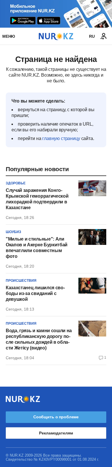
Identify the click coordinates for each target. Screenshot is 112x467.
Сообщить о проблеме (56, 417)
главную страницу (61, 138)
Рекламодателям (56, 433)
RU (92, 36)
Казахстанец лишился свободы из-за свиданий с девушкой (35, 293)
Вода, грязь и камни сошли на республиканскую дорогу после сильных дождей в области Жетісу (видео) (39, 339)
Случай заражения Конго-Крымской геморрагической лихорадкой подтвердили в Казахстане (37, 199)
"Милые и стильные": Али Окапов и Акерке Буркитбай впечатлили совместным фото (36, 248)
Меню (8, 36)
